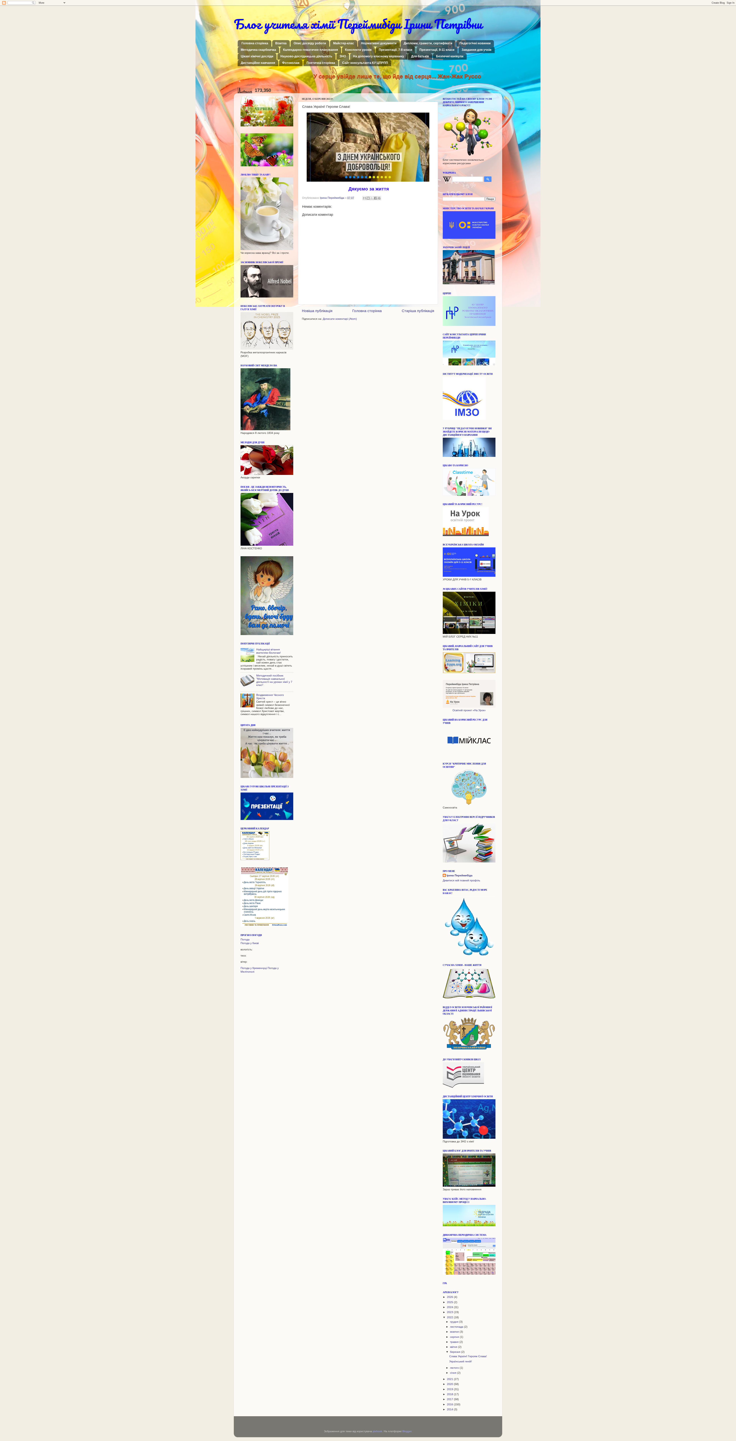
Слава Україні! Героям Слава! (468, 1356)
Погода (245, 939)
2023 (450, 1312)
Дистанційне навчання (258, 62)
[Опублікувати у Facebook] (375, 198)
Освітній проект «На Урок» (469, 710)
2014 (450, 1409)
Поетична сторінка (320, 62)
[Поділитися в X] (372, 198)
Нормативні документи (379, 43)
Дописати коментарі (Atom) (340, 318)
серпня (455, 1337)
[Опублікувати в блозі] (368, 198)
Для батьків (420, 56)
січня (453, 1372)
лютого (455, 1367)
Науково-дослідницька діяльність (306, 56)
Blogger (407, 1431)
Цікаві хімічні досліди (257, 56)
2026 (450, 1297)
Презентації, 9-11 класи (436, 49)
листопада (457, 1326)
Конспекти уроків (358, 49)
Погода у (250, 943)
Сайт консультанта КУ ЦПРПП (365, 62)
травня (454, 1341)
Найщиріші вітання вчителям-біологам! (268, 651)
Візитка (281, 43)
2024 (450, 1307)
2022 (450, 1317)
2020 (450, 1384)
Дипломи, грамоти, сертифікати (428, 43)
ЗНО (342, 56)
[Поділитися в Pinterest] (379, 198)
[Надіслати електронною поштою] (364, 198)
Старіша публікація (418, 311)
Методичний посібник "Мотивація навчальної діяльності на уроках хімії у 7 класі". (274, 680)
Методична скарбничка (258, 49)
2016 (450, 1404)
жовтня (455, 1331)
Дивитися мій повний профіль (461, 880)
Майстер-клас (343, 43)
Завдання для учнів (476, 49)
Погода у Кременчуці (254, 968)
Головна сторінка (255, 43)
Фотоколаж (290, 62)
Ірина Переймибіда (459, 875)
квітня (454, 1346)
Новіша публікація (317, 311)
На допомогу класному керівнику (378, 56)
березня (455, 1351)
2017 (450, 1399)
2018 (450, 1394)
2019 (450, 1389)
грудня (454, 1321)
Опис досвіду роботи (310, 43)
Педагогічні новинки (475, 43)
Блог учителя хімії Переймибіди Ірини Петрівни (358, 24)
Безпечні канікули (449, 56)
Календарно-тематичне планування (310, 49)
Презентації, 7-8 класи (395, 49)
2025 (450, 1302)
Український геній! (460, 1361)
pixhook (377, 1431)
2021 (450, 1379)
